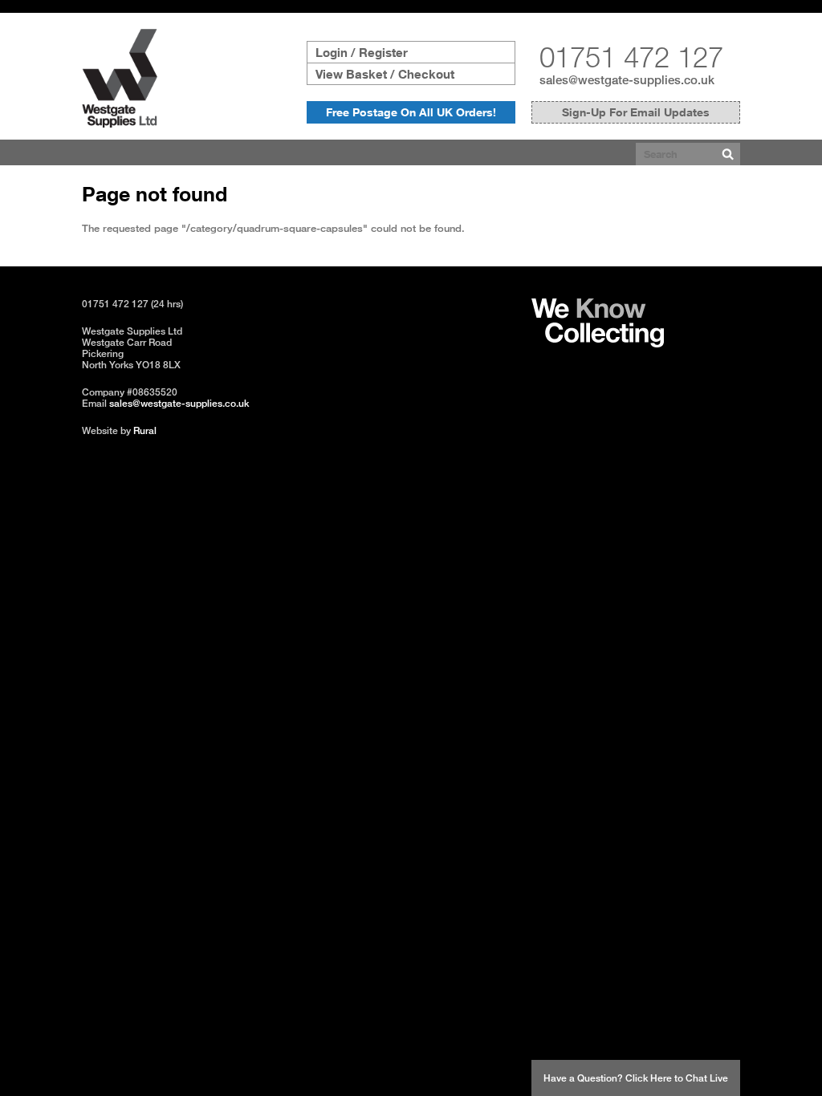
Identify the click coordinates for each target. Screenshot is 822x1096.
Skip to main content (49, 6)
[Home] (119, 123)
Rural (145, 430)
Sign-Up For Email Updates (636, 112)
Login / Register (361, 52)
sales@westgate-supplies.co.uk (626, 79)
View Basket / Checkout (384, 74)
